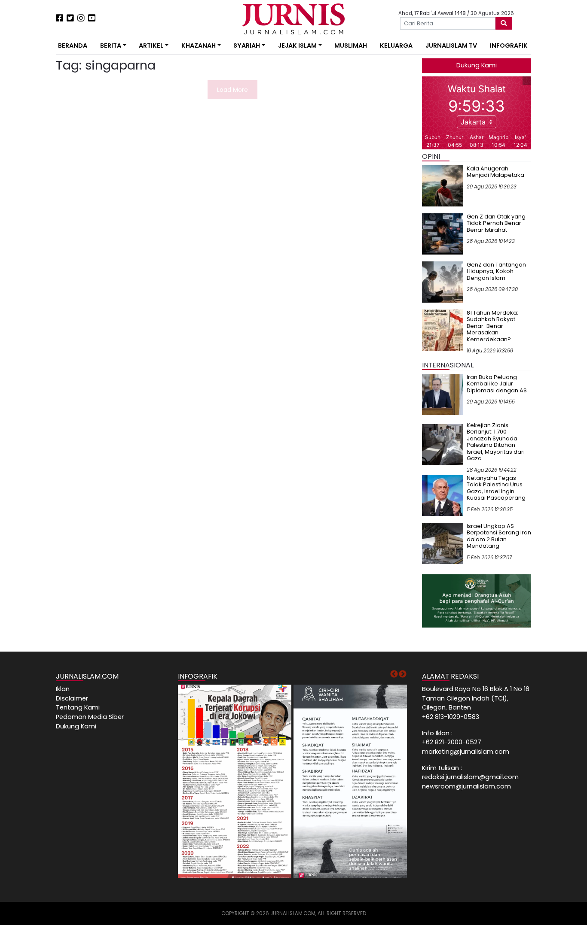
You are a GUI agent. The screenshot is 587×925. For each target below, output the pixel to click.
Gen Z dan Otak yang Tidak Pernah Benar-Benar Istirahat (496, 223)
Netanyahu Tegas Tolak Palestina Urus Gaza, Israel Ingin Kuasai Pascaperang (496, 488)
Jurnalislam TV (451, 45)
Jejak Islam (297, 45)
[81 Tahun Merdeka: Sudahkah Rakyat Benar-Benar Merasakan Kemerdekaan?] (442, 329)
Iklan (63, 689)
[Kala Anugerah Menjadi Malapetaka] (442, 185)
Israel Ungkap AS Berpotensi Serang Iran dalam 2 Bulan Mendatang (499, 536)
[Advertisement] (29, 159)
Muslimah (350, 45)
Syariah (246, 45)
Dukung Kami (476, 65)
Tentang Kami (78, 707)
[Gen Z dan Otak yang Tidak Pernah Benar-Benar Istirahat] (442, 233)
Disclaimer (72, 698)
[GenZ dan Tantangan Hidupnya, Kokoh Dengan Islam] (442, 281)
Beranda (72, 45)
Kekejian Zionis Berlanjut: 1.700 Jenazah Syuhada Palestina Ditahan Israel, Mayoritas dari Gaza (496, 442)
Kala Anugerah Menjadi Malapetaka (495, 171)
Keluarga (396, 45)
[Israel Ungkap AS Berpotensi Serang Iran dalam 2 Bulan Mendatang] (442, 543)
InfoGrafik (509, 45)
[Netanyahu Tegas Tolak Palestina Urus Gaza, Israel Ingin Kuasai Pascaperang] (442, 495)
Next (402, 674)
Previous (394, 674)
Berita (110, 45)
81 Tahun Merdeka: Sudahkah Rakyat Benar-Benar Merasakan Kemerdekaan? (492, 326)
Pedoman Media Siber (90, 717)
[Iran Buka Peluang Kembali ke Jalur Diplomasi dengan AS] (442, 394)
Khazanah (198, 45)
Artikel (151, 45)
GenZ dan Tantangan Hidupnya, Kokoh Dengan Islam (496, 271)
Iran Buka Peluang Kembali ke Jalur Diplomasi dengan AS (497, 383)
